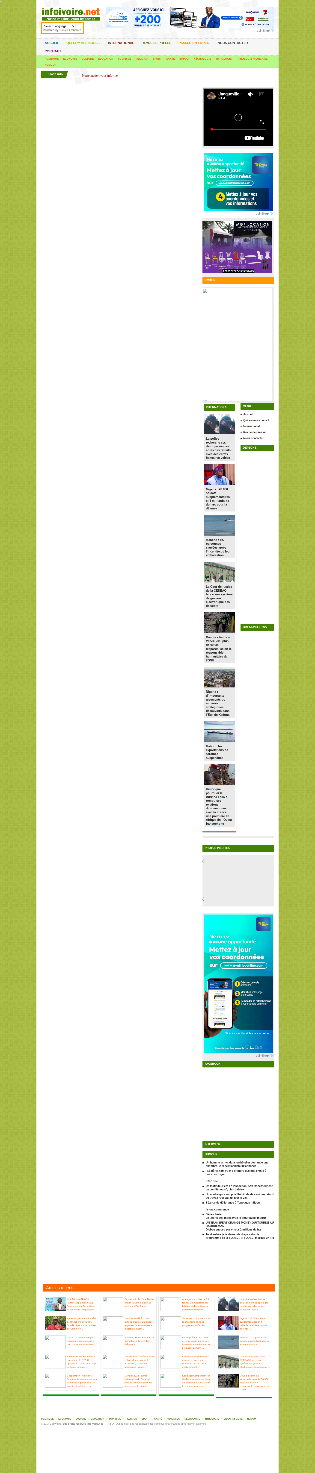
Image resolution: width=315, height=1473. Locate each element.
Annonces (173, 1418)
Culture (88, 58)
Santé (170, 58)
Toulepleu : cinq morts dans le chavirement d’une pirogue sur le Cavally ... (196, 1322)
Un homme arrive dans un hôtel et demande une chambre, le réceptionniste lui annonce (237, 1164)
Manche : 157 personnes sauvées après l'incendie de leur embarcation (218, 547)
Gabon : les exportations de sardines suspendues (217, 752)
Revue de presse (156, 43)
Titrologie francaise (251, 58)
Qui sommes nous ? (83, 43)
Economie (70, 58)
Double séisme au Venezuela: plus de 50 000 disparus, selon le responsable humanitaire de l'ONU (219, 649)
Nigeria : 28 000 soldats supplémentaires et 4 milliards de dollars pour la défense (218, 499)
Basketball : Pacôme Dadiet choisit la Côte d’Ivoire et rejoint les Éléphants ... (139, 1302)
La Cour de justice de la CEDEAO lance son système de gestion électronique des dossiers (219, 596)
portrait (53, 51)
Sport (157, 58)
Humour (50, 64)
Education (105, 58)
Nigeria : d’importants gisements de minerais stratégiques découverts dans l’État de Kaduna (217, 703)
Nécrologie (202, 58)
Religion (142, 58)
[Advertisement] (157, 1262)
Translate (75, 30)
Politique (52, 58)
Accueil (52, 43)
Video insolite (233, 1418)
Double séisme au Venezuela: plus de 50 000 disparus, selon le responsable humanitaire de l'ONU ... (255, 1382)
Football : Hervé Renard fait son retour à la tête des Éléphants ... (139, 1341)
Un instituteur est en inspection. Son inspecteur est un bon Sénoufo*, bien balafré (239, 1187)
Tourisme (124, 58)
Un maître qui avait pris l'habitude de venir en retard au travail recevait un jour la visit (239, 1196)
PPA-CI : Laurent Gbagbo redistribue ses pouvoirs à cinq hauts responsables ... (81, 1341)
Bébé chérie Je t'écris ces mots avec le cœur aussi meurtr (236, 1216)
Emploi (184, 58)
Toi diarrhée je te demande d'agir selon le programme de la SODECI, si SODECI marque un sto (240, 1236)
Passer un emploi (194, 43)
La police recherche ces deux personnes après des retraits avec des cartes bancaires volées (218, 448)
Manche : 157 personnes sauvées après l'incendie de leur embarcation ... (255, 1341)
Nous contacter (233, 43)
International (121, 43)
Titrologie (224, 58)
